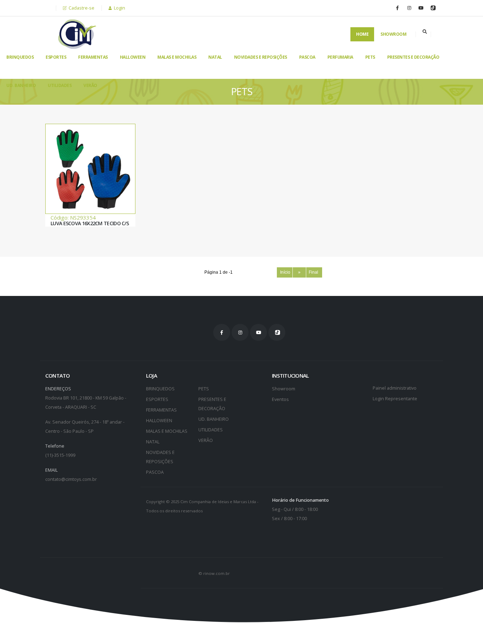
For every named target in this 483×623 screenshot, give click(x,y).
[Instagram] (409, 8)
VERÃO (90, 85)
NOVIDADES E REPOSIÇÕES (260, 57)
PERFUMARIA (340, 57)
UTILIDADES (59, 85)
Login (119, 8)
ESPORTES (56, 57)
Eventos (280, 399)
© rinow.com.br (214, 573)
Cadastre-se (81, 8)
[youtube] (421, 8)
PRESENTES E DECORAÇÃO (413, 57)
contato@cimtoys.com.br (71, 479)
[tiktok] (432, 8)
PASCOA (307, 57)
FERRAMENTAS (93, 57)
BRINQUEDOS (20, 57)
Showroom (393, 34)
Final (314, 272)
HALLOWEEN (133, 57)
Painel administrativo (395, 388)
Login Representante (395, 399)
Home (362, 34)
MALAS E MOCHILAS (176, 57)
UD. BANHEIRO (21, 85)
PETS (370, 57)
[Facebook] (397, 8)
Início (284, 272)
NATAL (215, 57)
